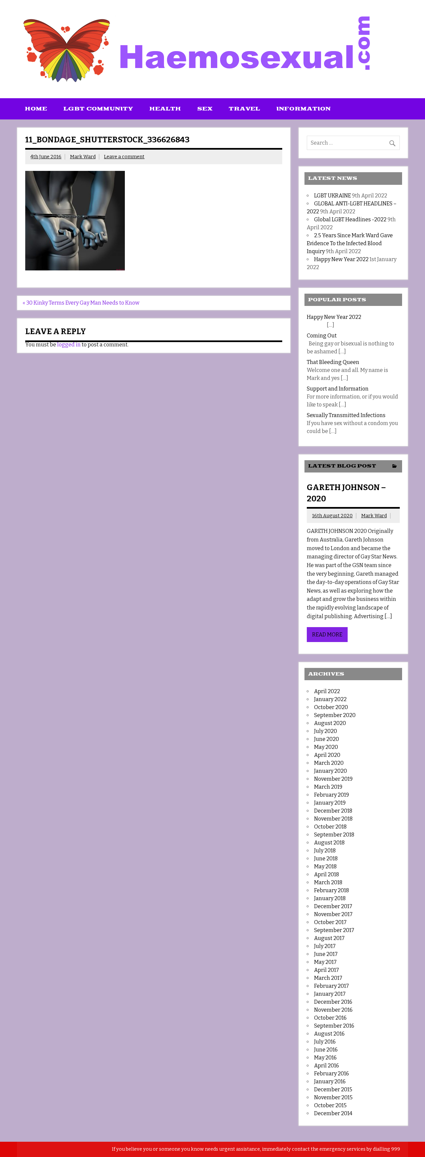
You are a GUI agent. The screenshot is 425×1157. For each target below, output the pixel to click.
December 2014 (333, 1113)
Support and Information (338, 389)
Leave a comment (124, 157)
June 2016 (326, 1050)
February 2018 (331, 890)
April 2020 (327, 755)
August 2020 (330, 723)
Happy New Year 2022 (341, 259)
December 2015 (333, 1089)
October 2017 (330, 922)
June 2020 (326, 739)
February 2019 (331, 795)
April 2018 (326, 874)
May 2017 (325, 962)
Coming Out (322, 335)
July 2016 (325, 1042)
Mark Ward (83, 157)
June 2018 (326, 858)
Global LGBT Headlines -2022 (350, 219)
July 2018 (325, 850)
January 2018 (330, 898)
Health (165, 109)
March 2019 (328, 787)
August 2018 (329, 842)
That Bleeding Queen (333, 362)
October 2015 (330, 1105)
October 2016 (330, 1018)
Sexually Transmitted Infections (346, 415)
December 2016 (333, 1002)
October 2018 (330, 827)
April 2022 (327, 691)
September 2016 (334, 1026)
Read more (327, 634)
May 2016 (325, 1057)
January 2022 (330, 699)
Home (36, 109)
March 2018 (328, 882)
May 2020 (326, 747)
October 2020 (331, 707)
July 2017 (325, 946)
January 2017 (330, 994)
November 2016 (333, 1010)
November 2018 (333, 819)
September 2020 (335, 715)
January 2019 (330, 803)
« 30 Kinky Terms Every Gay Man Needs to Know (81, 303)
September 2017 (334, 930)
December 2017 (333, 906)
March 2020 (329, 763)
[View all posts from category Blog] (394, 467)
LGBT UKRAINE (332, 195)
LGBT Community (98, 109)
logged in (69, 344)
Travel (244, 109)
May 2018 (325, 866)
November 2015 (333, 1097)
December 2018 (333, 811)
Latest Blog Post (342, 466)
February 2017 (331, 986)
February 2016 (331, 1073)
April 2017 (326, 970)
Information (303, 109)
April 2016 (326, 1065)
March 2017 (328, 978)
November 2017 (333, 914)
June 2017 (326, 954)
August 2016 (329, 1034)
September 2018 (334, 835)
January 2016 (330, 1081)
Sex (204, 109)
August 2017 (329, 938)
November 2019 (333, 779)
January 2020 (330, 771)
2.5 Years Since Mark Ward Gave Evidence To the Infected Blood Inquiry (350, 243)
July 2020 (325, 731)
